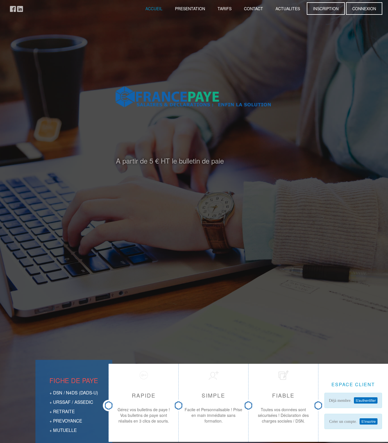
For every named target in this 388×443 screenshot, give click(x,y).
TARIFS (224, 8)
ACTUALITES (288, 8)
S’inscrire (368, 421)
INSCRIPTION (326, 8)
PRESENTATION (190, 8)
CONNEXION (364, 8)
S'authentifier (366, 400)
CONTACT (253, 8)
